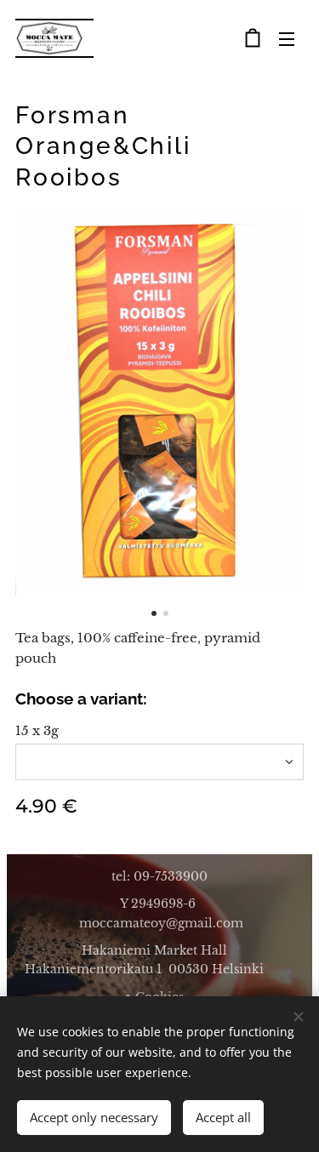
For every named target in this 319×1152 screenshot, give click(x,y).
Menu (287, 38)
